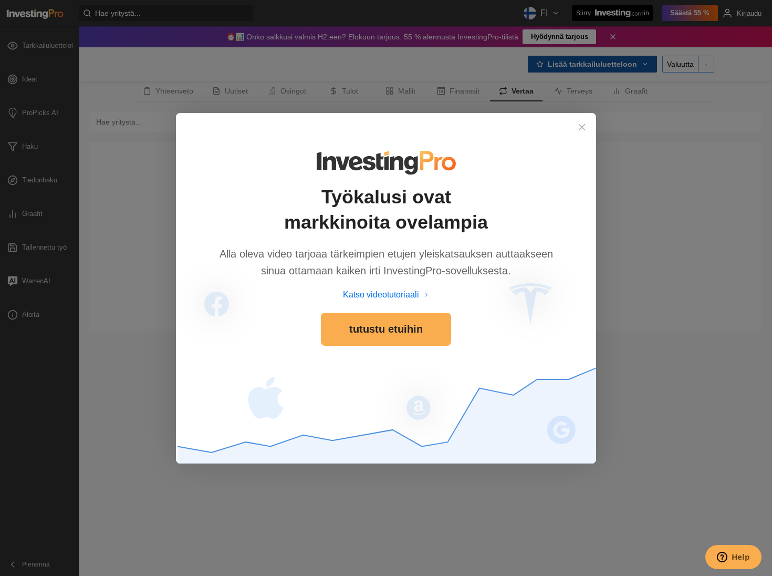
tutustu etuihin (386, 329)
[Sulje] (582, 127)
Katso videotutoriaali (381, 294)
